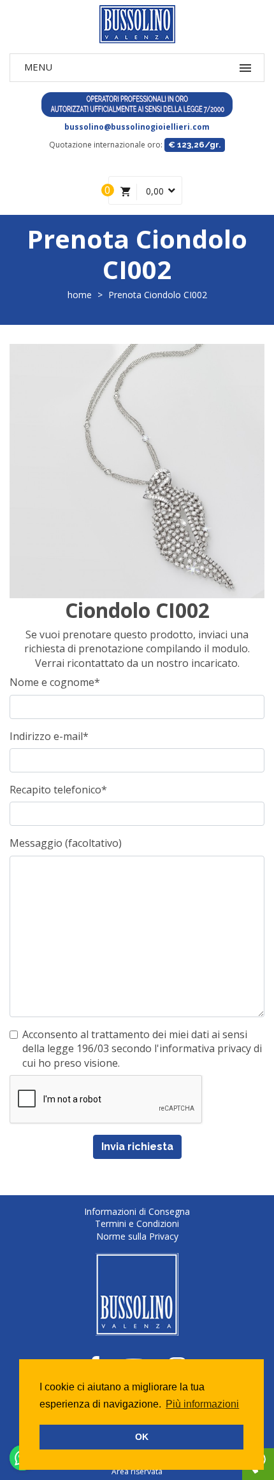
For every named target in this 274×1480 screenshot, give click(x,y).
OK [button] (141, 1437)
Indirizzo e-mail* (49, 736)
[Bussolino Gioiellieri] (137, 24)
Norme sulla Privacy (137, 1236)
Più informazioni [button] (202, 1404)
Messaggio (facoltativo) (66, 843)
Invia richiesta (137, 1147)
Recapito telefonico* (58, 790)
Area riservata (137, 1471)
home (80, 295)
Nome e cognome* (55, 682)
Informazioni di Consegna (137, 1211)
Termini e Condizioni (137, 1223)
